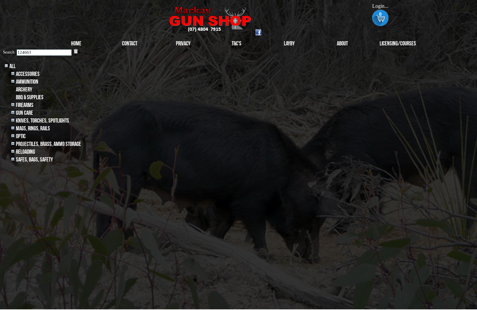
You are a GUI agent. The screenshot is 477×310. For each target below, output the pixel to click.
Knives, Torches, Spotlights (42, 120)
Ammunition (27, 81)
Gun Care (24, 113)
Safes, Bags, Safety (34, 159)
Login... (380, 6)
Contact (129, 43)
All (12, 66)
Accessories (28, 74)
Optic (21, 136)
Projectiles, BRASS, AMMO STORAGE (48, 144)
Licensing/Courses (398, 43)
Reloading (25, 152)
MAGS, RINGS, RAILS (33, 128)
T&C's (236, 43)
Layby (289, 43)
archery (24, 89)
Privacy (183, 43)
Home (76, 43)
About (342, 43)
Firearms (24, 105)
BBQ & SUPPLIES (29, 97)
